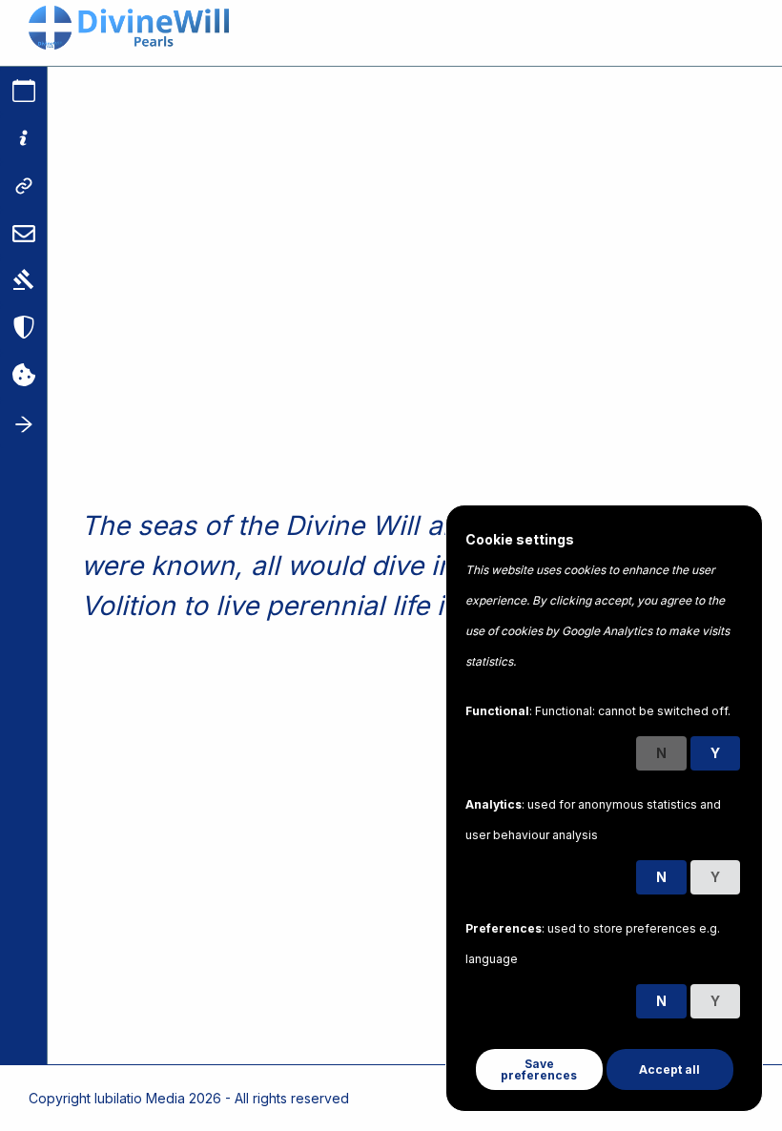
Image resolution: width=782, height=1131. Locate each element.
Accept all (669, 1069)
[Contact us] (23, 233)
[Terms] (23, 281)
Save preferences (539, 1069)
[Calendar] (23, 90)
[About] (23, 138)
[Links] (23, 186)
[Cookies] (23, 377)
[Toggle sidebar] (23, 424)
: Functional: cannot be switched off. (598, 711)
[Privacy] (23, 329)
